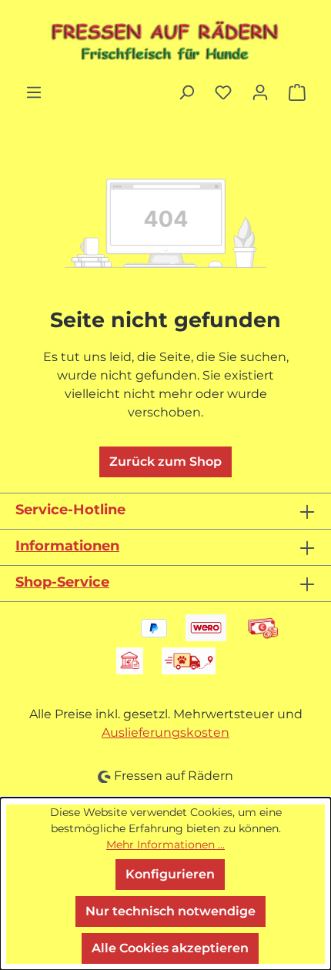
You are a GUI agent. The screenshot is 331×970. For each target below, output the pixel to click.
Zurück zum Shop (165, 461)
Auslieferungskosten (165, 732)
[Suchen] (186, 92)
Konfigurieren (170, 874)
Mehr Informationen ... (165, 844)
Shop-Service (62, 582)
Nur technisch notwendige (170, 911)
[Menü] (33, 92)
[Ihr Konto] (260, 92)
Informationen (67, 545)
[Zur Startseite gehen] (165, 41)
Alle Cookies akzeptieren (170, 948)
